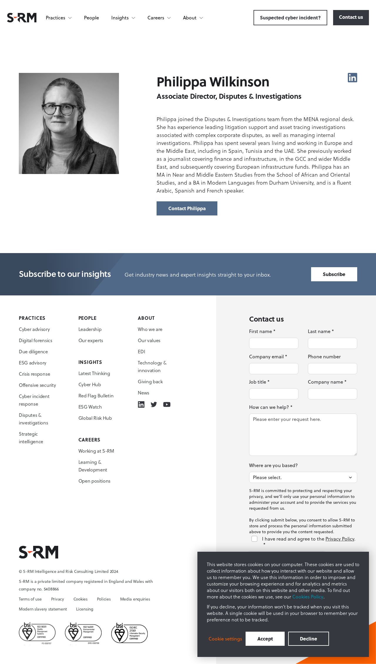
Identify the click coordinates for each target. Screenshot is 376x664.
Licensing (84, 609)
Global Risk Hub (95, 418)
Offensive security (37, 385)
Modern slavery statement (43, 609)
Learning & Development (92, 466)
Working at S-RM (96, 451)
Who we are (150, 329)
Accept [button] (265, 638)
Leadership (90, 329)
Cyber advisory (34, 329)
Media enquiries (135, 599)
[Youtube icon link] (166, 404)
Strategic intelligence (31, 438)
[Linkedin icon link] (352, 77)
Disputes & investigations (33, 419)
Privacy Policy (339, 539)
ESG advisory (32, 362)
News (143, 392)
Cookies (80, 599)
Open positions (94, 481)
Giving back (150, 381)
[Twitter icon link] (153, 404)
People (91, 17)
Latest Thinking (94, 373)
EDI (141, 351)
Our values (149, 340)
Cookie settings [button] (225, 638)
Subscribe (334, 274)
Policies (104, 599)
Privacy (57, 599)
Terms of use (30, 599)
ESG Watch (90, 407)
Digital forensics (35, 340)
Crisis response (34, 374)
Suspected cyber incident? (290, 17)
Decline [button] (308, 638)
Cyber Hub (89, 384)
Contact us (351, 17)
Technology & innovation (152, 366)
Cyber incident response (34, 400)
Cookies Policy (307, 596)
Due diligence (33, 351)
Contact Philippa (187, 208)
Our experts (90, 340)
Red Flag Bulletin (96, 395)
